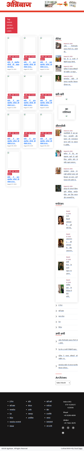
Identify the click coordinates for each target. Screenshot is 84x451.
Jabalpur (69, 422)
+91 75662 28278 (69, 423)
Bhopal (69, 414)
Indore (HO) (69, 404)
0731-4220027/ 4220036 (70, 406)
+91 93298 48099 (70, 415)
